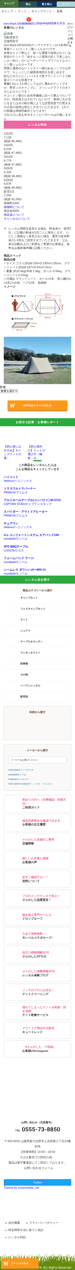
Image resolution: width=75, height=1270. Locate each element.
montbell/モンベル (17, 774)
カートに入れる (20, 1263)
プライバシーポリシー (43, 1222)
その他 (24, 674)
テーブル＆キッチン (31, 641)
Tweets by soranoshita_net (21, 1187)
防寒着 (24, 663)
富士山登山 (54, 722)
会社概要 (14, 1222)
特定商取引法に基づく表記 (25, 1230)
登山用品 (25, 731)
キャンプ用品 (25, 722)
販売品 (24, 696)
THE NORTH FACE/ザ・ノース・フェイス (30, 784)
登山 (28, 4)
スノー (54, 731)
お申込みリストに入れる (37, 405)
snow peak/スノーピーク (21, 770)
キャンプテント (41, 11)
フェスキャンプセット (32, 608)
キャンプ (9, 3)
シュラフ (25, 630)
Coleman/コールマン (18, 779)
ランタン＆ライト (30, 652)
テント (22, 11)
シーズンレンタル (30, 685)
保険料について (14, 207)
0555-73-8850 (41, 1129)
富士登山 (47, 4)
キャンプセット (29, 597)
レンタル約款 (17, 1237)
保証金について (14, 214)
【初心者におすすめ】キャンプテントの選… (12, 452)
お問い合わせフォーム (38, 1168)
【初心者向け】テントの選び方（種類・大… (36, 452)
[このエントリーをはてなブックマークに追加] (47, 1204)
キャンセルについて (17, 218)
